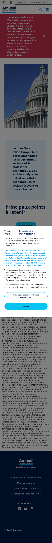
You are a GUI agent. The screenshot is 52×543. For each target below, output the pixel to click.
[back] (44, 285)
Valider (26, 306)
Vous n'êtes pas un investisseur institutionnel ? (26, 296)
